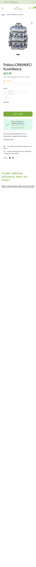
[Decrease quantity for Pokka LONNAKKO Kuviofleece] (5, 106)
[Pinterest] (13, 158)
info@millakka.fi (20, 2)
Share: (6, 158)
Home (3, 14)
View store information (17, 127)
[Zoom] (31, 22)
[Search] (29, 8)
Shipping (13, 77)
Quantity (6, 102)
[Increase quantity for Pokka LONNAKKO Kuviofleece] (11, 106)
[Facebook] (10, 158)
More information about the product (19, 186)
